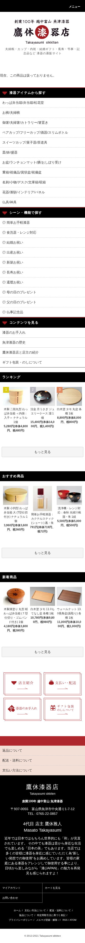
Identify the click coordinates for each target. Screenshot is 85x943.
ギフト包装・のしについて (22, 362)
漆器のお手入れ (14, 332)
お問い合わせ (10, 897)
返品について (26, 915)
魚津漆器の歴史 (14, 342)
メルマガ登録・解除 (46, 920)
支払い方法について (35, 910)
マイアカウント (11, 887)
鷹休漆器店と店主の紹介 (20, 352)
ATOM (73, 920)
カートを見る (52, 887)
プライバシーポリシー (20, 920)
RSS (65, 920)
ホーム (17, 910)
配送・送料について (60, 910)
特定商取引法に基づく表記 (51, 915)
